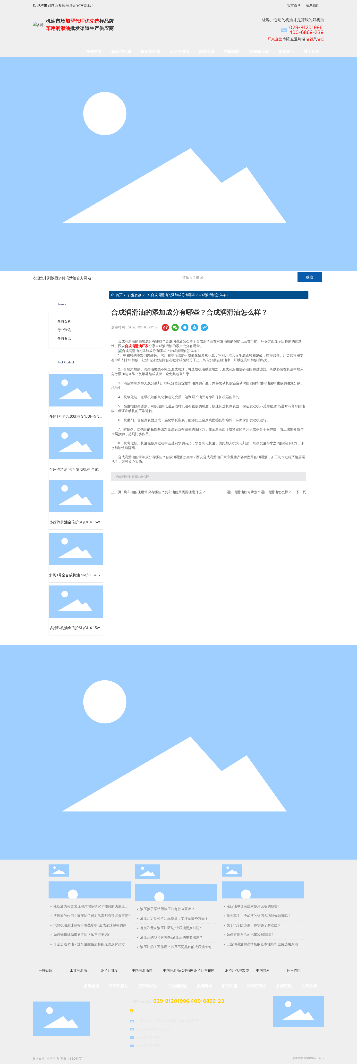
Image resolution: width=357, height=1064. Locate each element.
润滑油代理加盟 (237, 970)
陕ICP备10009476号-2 (308, 1058)
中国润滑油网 (142, 970)
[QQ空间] (194, 327)
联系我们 (312, 5)
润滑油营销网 (204, 970)
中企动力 (53, 1058)
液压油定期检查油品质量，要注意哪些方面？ (174, 918)
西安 (63, 1058)
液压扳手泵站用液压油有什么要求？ (167, 909)
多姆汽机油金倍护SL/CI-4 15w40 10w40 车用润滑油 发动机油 (76, 524)
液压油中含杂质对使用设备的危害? (253, 906)
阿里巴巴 (294, 970)
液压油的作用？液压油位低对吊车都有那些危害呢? (91, 916)
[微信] (175, 327)
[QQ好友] (184, 327)
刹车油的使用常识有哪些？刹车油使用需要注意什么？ (164, 492)
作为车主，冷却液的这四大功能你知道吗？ (259, 916)
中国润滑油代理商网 (178, 970)
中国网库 (263, 970)
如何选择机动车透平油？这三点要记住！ (84, 935)
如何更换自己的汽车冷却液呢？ (250, 935)
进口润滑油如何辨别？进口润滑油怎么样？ (259, 492)
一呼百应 (45, 970)
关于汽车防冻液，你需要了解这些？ (254, 925)
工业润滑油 (78, 970)
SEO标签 (75, 1058)
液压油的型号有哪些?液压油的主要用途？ (171, 937)
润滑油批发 (109, 970)
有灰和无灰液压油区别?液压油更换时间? (170, 928)
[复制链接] (204, 327)
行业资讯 (134, 295)
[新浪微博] (165, 327)
